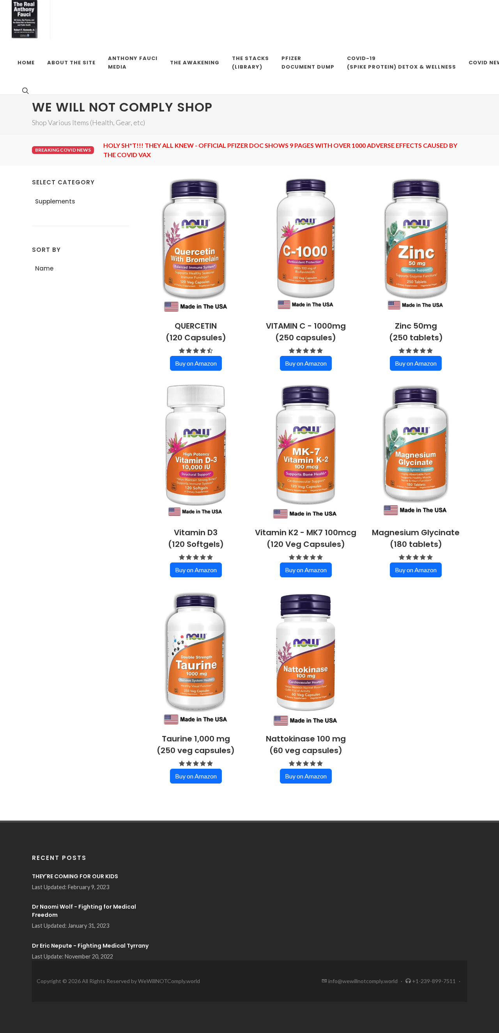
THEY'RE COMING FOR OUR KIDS (75, 876)
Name (44, 268)
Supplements (55, 201)
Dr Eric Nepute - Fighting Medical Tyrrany (90, 946)
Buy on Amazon (196, 363)
